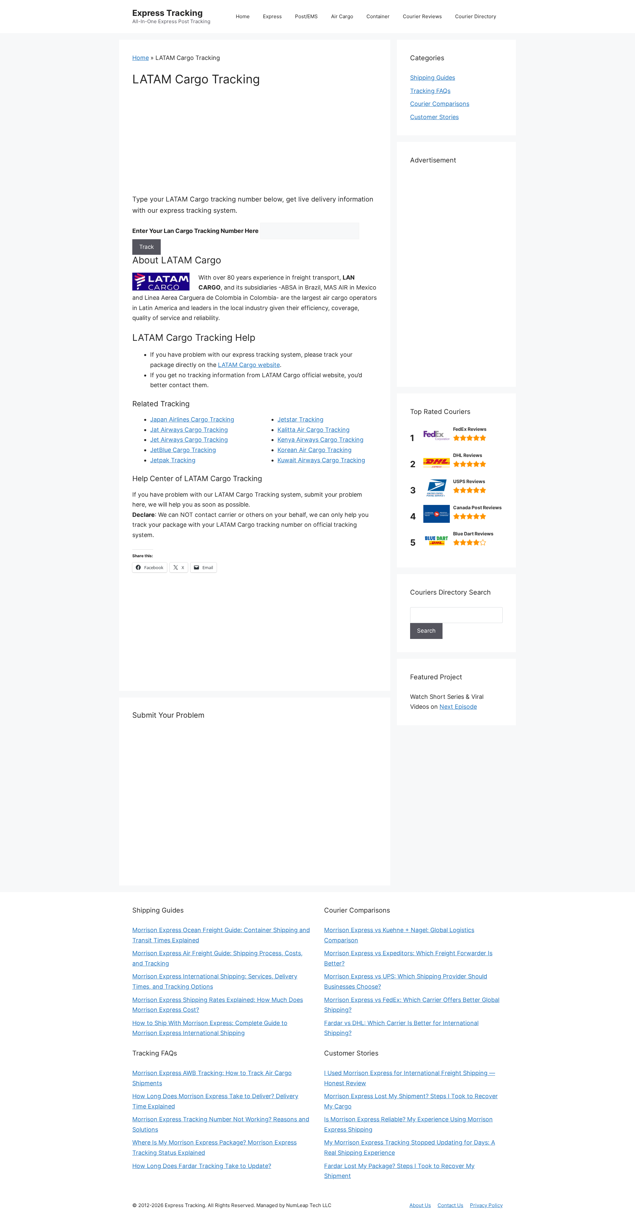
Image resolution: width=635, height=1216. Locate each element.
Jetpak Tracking (172, 460)
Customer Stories (434, 116)
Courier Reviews (422, 16)
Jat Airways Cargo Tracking (189, 429)
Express (272, 16)
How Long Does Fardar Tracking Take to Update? (201, 1165)
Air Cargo (342, 16)
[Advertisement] (254, 144)
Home (243, 16)
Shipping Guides (432, 77)
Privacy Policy (486, 1205)
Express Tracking (167, 13)
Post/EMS (306, 16)
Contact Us (450, 1205)
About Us (420, 1205)
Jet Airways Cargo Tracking (189, 439)
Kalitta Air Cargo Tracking (313, 429)
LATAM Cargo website (249, 364)
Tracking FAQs (430, 90)
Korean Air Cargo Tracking (314, 449)
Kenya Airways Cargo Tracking (320, 439)
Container (378, 16)
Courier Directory (475, 16)
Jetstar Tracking (300, 419)
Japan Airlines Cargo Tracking (192, 419)
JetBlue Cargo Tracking (183, 449)
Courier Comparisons (439, 103)
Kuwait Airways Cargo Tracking (321, 460)
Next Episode (458, 706)
